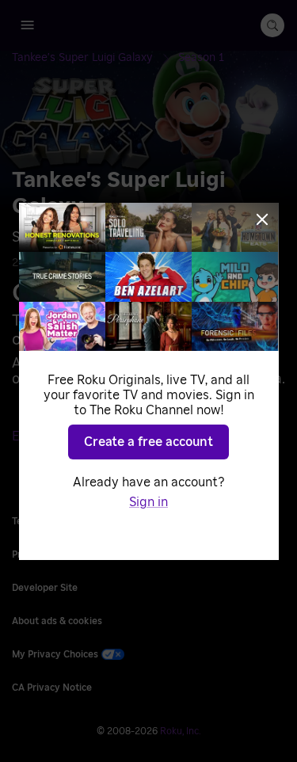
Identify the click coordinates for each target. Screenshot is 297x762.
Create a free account (148, 442)
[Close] (262, 219)
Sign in (148, 502)
